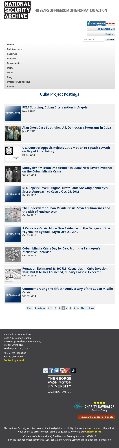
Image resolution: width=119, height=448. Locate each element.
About (10, 86)
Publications (14, 49)
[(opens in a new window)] (45, 372)
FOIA (10, 67)
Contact (110, 33)
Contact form (93, 431)
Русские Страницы (18, 81)
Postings (12, 53)
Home (10, 44)
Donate (110, 23)
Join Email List (106, 28)
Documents (13, 63)
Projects (11, 58)
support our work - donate (97, 416)
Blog (9, 77)
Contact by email (14, 360)
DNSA (10, 72)
